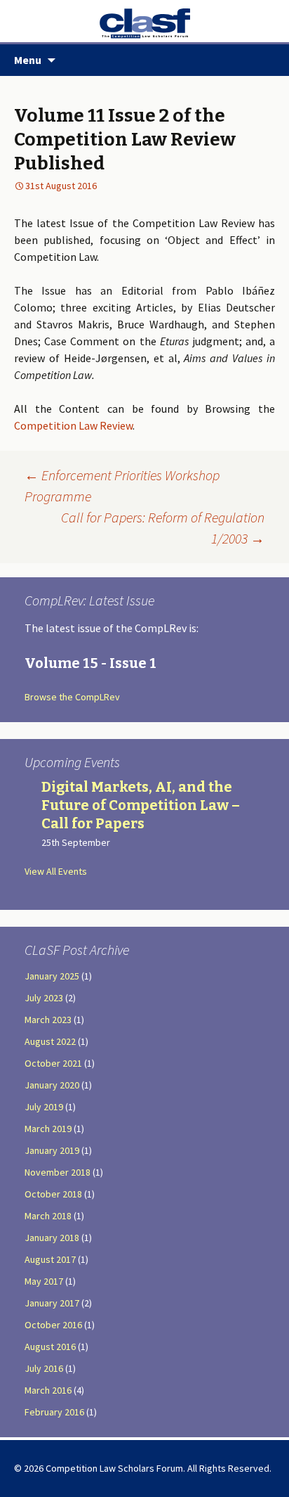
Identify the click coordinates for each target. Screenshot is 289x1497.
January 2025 (52, 976)
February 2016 (54, 1412)
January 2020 (52, 1085)
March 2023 (48, 1019)
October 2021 (53, 1063)
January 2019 (52, 1150)
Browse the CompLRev (72, 696)
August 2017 (50, 1259)
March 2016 (48, 1390)
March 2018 (48, 1215)
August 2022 (50, 1041)
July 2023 (44, 997)
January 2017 (52, 1303)
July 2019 (44, 1106)
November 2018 (57, 1172)
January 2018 (52, 1237)
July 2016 (44, 1368)
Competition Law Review (73, 425)
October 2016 (53, 1324)
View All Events (56, 871)
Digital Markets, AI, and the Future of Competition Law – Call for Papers (140, 805)
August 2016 (50, 1346)
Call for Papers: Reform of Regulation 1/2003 (162, 527)
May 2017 (44, 1281)
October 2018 (53, 1194)
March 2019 (48, 1128)
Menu (27, 60)
